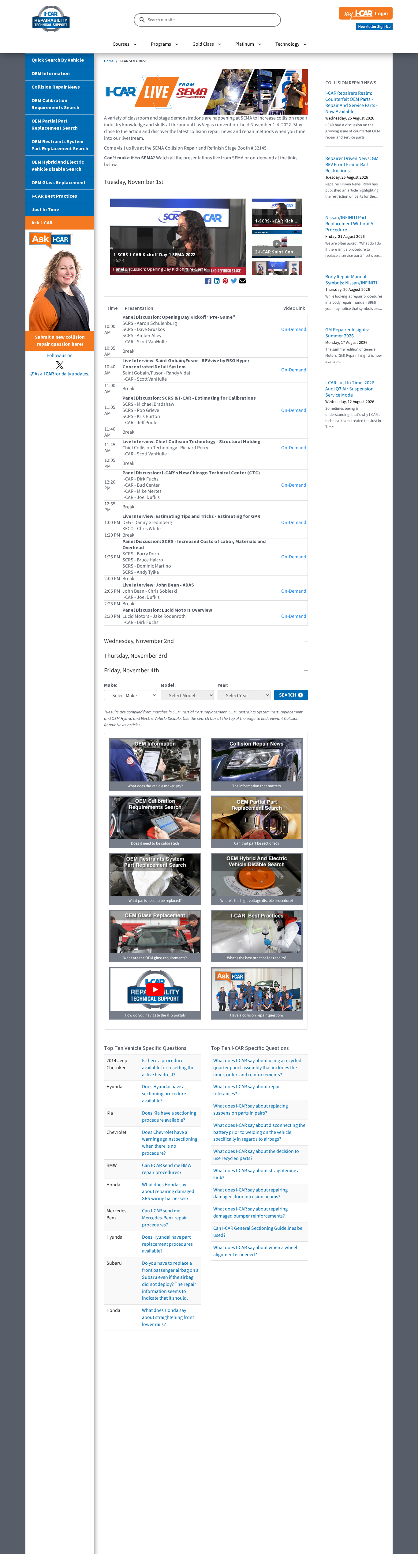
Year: (223, 685)
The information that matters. (257, 786)
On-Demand (293, 329)
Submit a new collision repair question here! (60, 341)
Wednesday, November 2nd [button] (139, 641)
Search (287, 695)
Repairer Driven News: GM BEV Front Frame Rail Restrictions (352, 164)
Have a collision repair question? (257, 1015)
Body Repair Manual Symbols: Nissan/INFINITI (351, 280)
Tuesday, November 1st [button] (133, 182)
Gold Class (203, 44)
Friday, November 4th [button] (131, 670)
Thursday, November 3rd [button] (135, 656)
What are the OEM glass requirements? (155, 958)
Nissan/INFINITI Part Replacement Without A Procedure (349, 224)
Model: (168, 685)
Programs (161, 44)
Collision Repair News (56, 87)
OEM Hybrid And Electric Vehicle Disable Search (58, 166)
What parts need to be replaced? (155, 900)
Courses (121, 44)
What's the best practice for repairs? (256, 958)
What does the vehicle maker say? (155, 786)
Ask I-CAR (42, 222)
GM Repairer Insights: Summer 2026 (347, 333)
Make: (110, 685)
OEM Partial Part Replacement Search (55, 124)
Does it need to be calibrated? (155, 843)
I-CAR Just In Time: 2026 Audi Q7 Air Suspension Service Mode (349, 389)
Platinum (244, 44)
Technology (287, 44)
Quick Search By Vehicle (58, 60)
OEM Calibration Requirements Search (55, 104)
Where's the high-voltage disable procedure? (256, 900)
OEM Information (51, 73)
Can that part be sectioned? (256, 843)
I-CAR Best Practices (54, 196)
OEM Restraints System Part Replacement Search (60, 145)
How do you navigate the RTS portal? (155, 1015)
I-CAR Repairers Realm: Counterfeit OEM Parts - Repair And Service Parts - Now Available (351, 102)
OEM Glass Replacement (59, 182)
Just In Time (45, 209)
